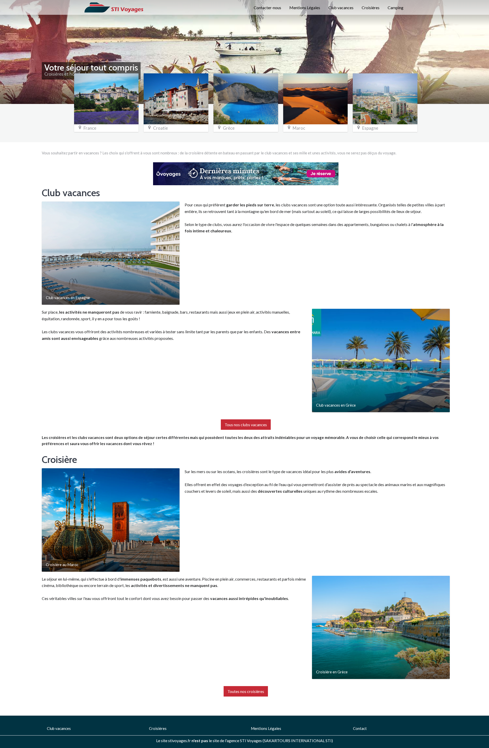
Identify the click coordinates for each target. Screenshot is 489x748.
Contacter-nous (267, 7)
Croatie (160, 128)
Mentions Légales (304, 7)
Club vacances (341, 7)
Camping (395, 7)
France (90, 128)
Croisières (370, 7)
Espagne (370, 128)
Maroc (299, 128)
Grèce (229, 128)
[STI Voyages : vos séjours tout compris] (114, 7)
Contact (360, 728)
